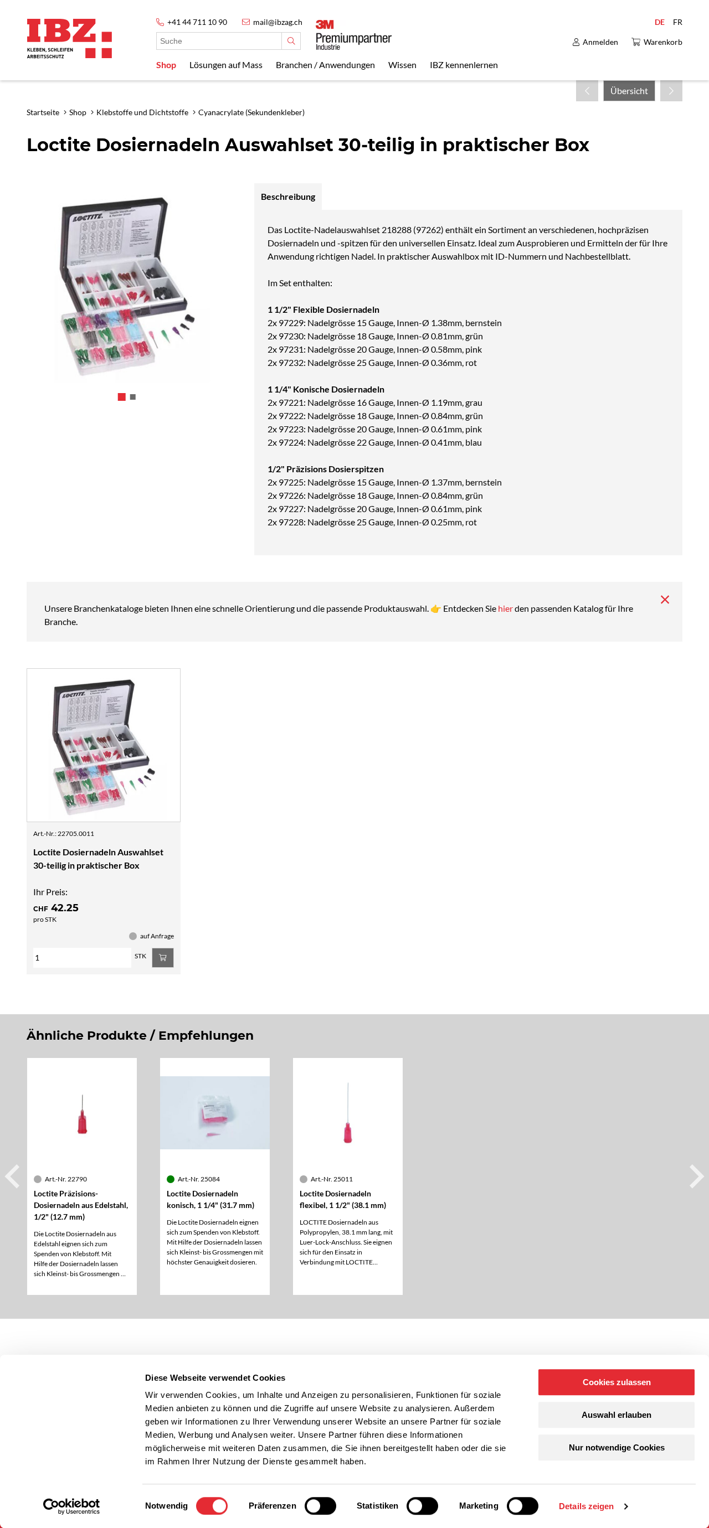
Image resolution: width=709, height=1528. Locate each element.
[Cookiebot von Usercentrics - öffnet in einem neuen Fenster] (71, 1506)
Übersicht (629, 90)
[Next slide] (695, 1176)
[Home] (69, 38)
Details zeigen (586, 1506)
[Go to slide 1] (121, 397)
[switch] (320, 1506)
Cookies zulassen (617, 1382)
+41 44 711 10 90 (197, 22)
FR (677, 22)
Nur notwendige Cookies (617, 1447)
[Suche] (291, 41)
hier (506, 608)
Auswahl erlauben (616, 1414)
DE (660, 22)
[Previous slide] (14, 1176)
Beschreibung (288, 196)
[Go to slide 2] (132, 397)
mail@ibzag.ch (277, 22)
